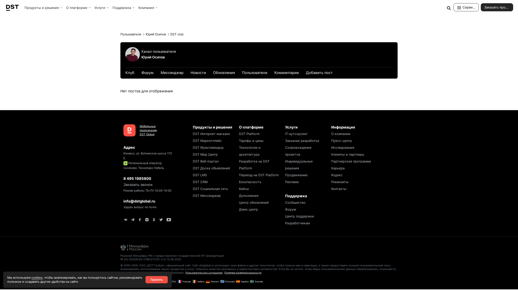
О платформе (76, 8)
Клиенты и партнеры (347, 154)
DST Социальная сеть (210, 189)
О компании (340, 134)
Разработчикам (297, 223)
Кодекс (337, 175)
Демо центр (248, 209)
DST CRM (200, 182)
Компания (146, 8)
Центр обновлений (254, 202)
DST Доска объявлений (211, 168)
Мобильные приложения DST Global (148, 130)
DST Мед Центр (205, 154)
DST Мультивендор (208, 148)
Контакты (338, 189)
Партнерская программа (351, 161)
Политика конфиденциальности (242, 272)
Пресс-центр (341, 141)
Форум (290, 209)
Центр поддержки (299, 216)
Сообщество (295, 202)
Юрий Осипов (153, 57)
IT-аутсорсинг (296, 134)
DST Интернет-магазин (211, 134)
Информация (343, 127)
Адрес (129, 147)
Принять (157, 279)
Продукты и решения (41, 8)
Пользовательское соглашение (204, 272)
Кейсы (244, 189)
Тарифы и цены (251, 141)
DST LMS (200, 175)
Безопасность (250, 182)
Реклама (292, 182)
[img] (448, 8)
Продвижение (296, 175)
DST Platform (249, 134)
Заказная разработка (302, 141)
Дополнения (248, 196)
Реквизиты (339, 182)
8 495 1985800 (137, 178)
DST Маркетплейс (207, 141)
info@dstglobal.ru (139, 201)
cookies (36, 277)
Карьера (338, 168)
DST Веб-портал (206, 161)
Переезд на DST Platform (259, 175)
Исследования (342, 148)
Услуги (99, 8)
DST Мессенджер (207, 196)
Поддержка (122, 8)
